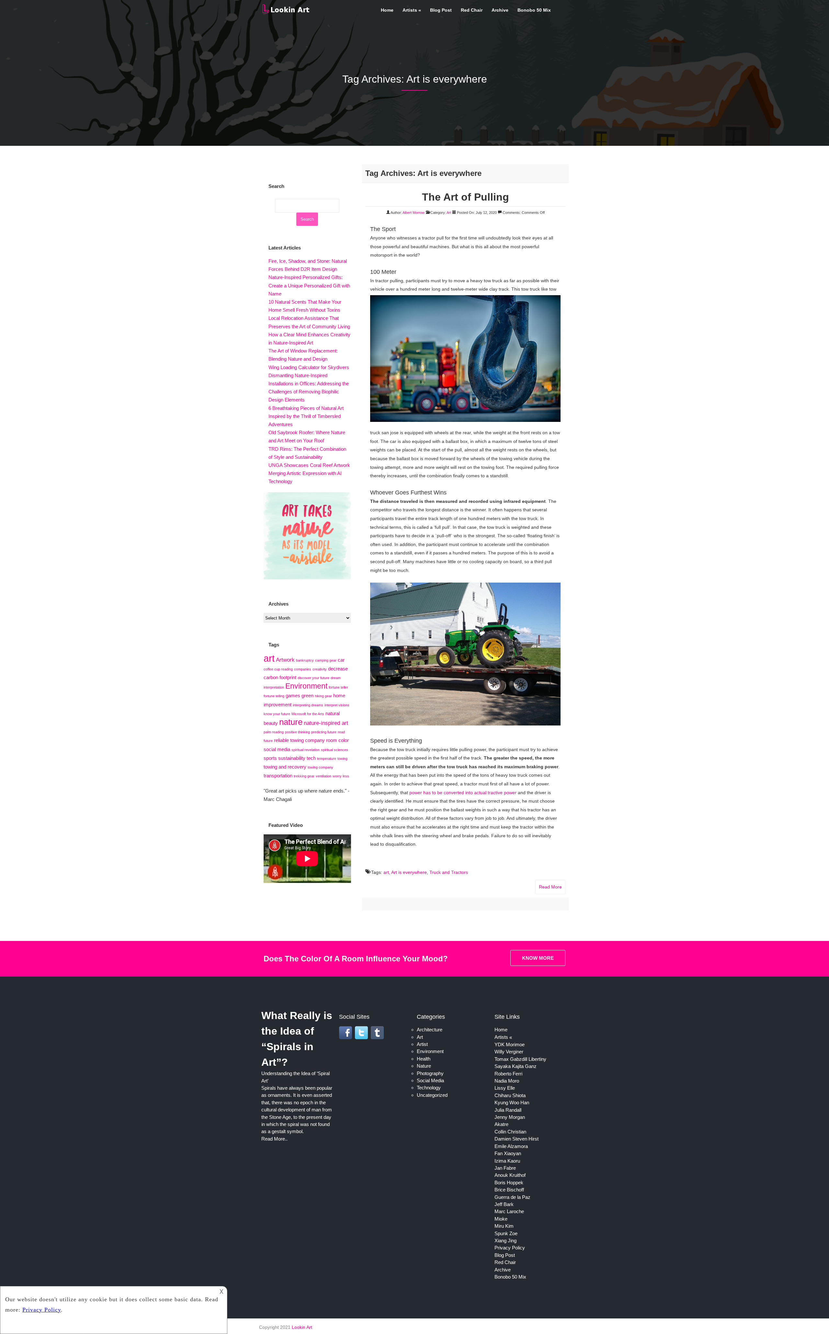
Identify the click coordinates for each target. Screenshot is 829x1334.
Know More (538, 958)
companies (302, 669)
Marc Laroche (509, 1211)
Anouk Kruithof (510, 1175)
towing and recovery (285, 767)
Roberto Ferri (508, 1073)
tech (311, 758)
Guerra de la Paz (512, 1197)
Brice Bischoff (509, 1189)
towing (342, 758)
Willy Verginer (508, 1051)
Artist (422, 1044)
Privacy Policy (509, 1247)
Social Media (430, 1080)
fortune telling (274, 696)
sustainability (291, 758)
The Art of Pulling (465, 197)
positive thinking (297, 732)
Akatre (501, 1124)
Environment (306, 686)
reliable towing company (299, 740)
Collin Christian (510, 1131)
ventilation (323, 776)
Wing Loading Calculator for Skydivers (308, 367)
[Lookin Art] (286, 12)
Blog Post (441, 10)
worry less (341, 776)
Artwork (285, 659)
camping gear (325, 660)
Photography (430, 1073)
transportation (278, 775)
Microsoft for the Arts (307, 714)
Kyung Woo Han (511, 1102)
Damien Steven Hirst (516, 1139)
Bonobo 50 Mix (534, 10)
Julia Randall (507, 1110)
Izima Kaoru (507, 1161)
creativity (319, 669)
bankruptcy (305, 660)
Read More (550, 886)
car (341, 660)
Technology (429, 1087)
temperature (326, 758)
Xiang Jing (505, 1240)
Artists (410, 10)
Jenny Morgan (509, 1117)
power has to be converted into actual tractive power (463, 792)
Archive (500, 10)
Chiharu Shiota (510, 1095)
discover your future (313, 678)
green (307, 695)
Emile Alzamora (511, 1146)
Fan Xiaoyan (507, 1153)
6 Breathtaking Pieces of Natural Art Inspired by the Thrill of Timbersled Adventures (306, 416)
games (293, 695)
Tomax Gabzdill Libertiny (520, 1059)
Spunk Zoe (505, 1233)
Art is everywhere (409, 872)
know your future (277, 714)
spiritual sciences (334, 750)
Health (423, 1058)
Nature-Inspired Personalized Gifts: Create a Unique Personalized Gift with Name (309, 285)
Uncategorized (432, 1095)
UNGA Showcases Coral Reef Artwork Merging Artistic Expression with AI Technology (309, 473)
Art (449, 213)
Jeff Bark (504, 1204)
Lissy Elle (504, 1088)
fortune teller (338, 687)
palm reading (274, 732)
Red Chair (472, 10)
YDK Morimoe (509, 1044)
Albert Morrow (414, 213)
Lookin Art (302, 1327)
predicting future (323, 732)
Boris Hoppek (508, 1182)
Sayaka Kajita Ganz (515, 1066)
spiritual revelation (305, 750)
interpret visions (336, 705)
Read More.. (274, 1139)
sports (270, 758)
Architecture (429, 1029)
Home (387, 10)
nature (290, 722)
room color (337, 740)
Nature (424, 1066)
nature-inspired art (326, 723)
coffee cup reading (278, 669)
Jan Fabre (505, 1168)
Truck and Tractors (448, 872)
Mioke (500, 1219)
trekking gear (304, 776)
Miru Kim (504, 1226)
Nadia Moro (506, 1081)
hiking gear (323, 696)
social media (277, 749)
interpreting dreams (308, 705)
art (386, 872)
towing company (320, 767)
